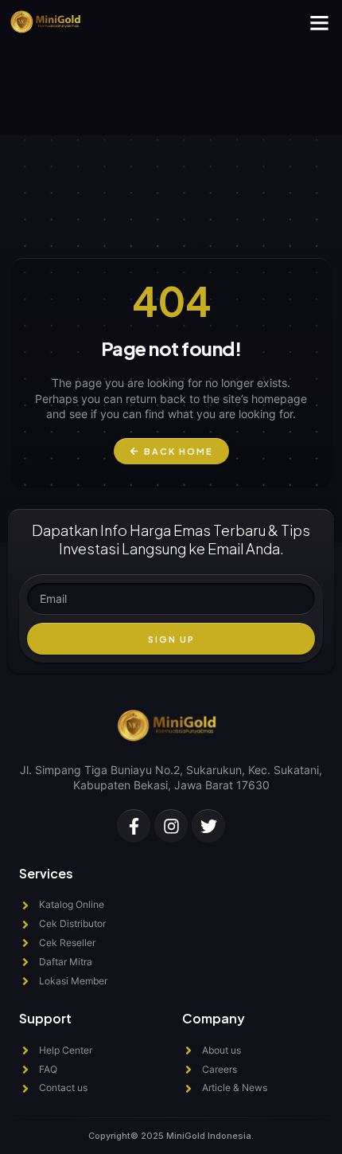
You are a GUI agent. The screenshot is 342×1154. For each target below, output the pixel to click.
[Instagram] (171, 826)
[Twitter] (208, 826)
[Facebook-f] (133, 826)
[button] (320, 23)
